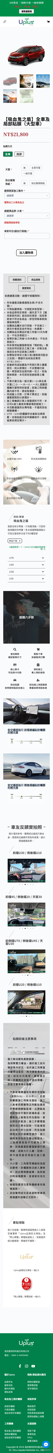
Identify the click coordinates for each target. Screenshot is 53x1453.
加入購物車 (26, 252)
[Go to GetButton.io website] (46, 1450)
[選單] (4, 21)
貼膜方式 (7, 146)
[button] (11, 870)
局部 (19, 154)
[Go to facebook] (46, 1444)
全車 (7, 154)
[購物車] (48, 21)
